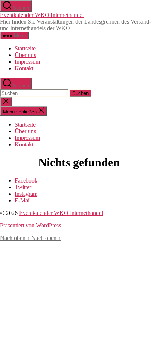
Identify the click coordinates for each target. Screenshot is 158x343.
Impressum (27, 62)
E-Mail (23, 200)
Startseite (25, 48)
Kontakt (24, 68)
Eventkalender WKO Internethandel (42, 15)
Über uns (25, 55)
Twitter (23, 187)
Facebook (26, 180)
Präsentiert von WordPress (30, 225)
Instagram (26, 194)
